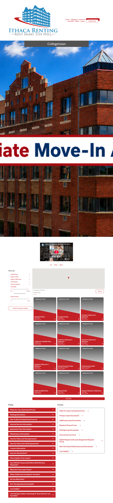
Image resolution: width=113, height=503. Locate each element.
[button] (68, 278)
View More (69, 398)
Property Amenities (15, 284)
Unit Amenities (14, 281)
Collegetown (74, 19)
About (61, 265)
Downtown (82, 19)
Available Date (14, 274)
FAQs (55, 265)
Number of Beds (14, 276)
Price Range (13, 286)
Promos (67, 19)
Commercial (70, 21)
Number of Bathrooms (16, 279)
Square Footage (14, 296)
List (51, 265)
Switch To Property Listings (20, 308)
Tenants (77, 21)
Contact (82, 21)
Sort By (100, 291)
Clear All (35, 294)
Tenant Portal (92, 21)
